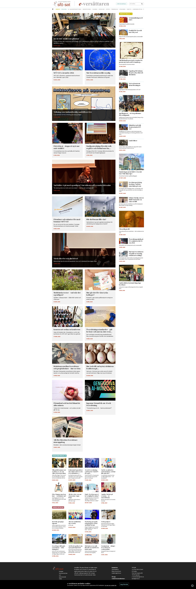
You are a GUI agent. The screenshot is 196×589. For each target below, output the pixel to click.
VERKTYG (129, 9)
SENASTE (58, 9)
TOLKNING (94, 9)
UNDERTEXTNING (87, 9)
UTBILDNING (122, 9)
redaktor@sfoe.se (116, 573)
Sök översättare (121, 4)
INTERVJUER (101, 9)
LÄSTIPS (108, 9)
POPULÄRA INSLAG (59, 456)
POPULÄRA (64, 9)
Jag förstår (124, 584)
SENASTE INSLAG (126, 14)
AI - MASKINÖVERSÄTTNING (74, 9)
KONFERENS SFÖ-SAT (137, 9)
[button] (143, 9)
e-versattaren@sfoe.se (138, 577)
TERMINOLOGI (114, 9)
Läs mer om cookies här (110, 585)
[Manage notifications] (192, 585)
